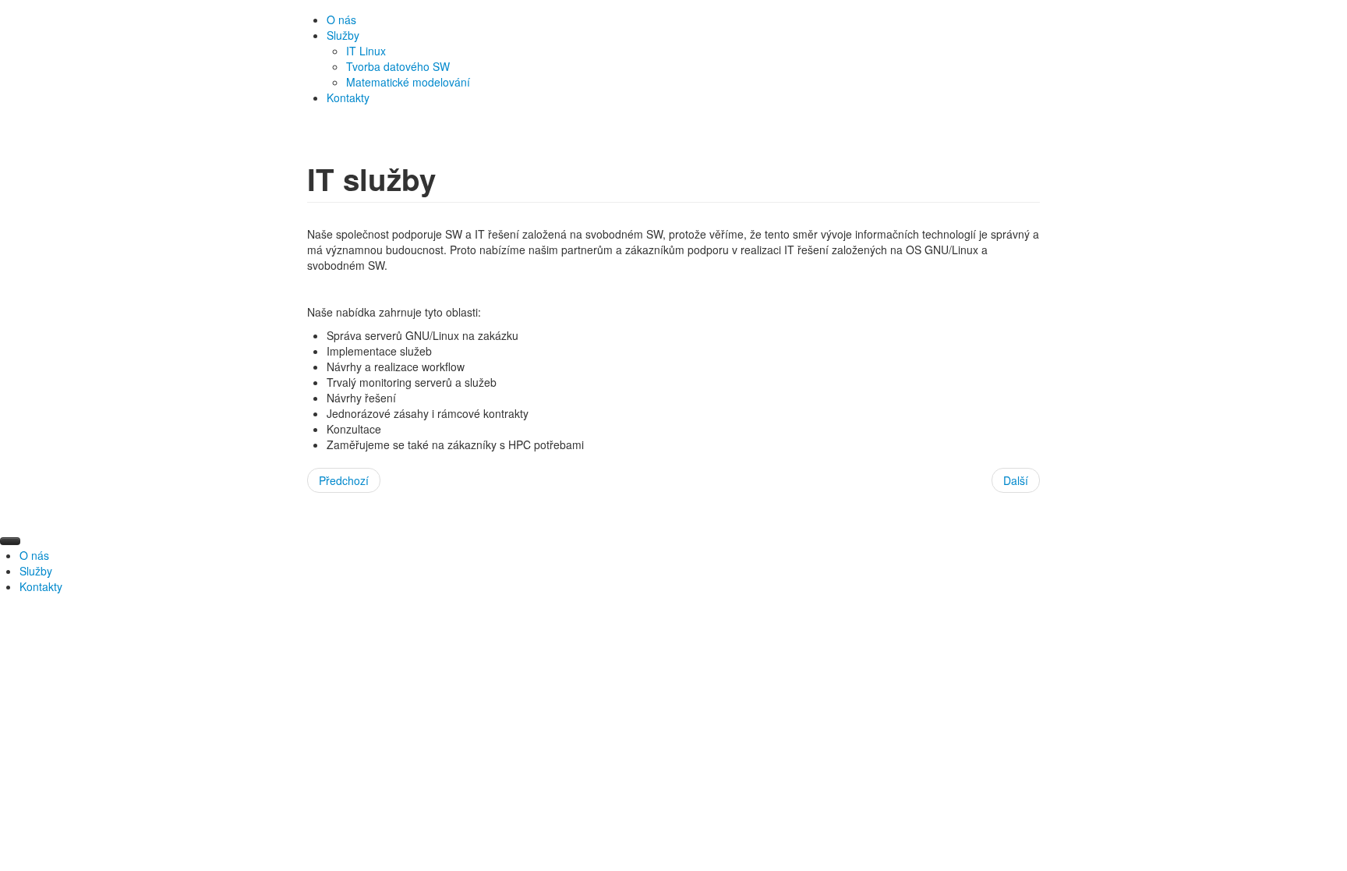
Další (1015, 480)
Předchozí (344, 480)
